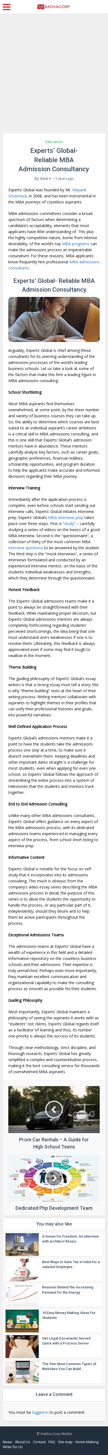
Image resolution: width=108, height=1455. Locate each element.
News (7, 1441)
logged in (40, 1412)
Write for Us (13, 1446)
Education (54, 141)
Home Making (86, 1441)
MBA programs (75, 243)
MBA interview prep (65, 517)
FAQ (51, 1441)
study (69, 523)
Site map (65, 1441)
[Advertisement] (54, 75)
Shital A (45, 178)
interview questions (25, 547)
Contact (39, 1441)
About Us (22, 1441)
